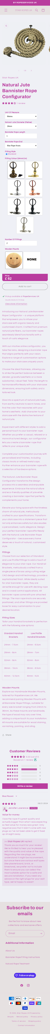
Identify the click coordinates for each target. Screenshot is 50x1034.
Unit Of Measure (12, 112)
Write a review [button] (25, 786)
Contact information (26, 1025)
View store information (16, 304)
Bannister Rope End (13, 142)
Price (7, 276)
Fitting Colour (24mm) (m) (16, 158)
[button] (6, 10)
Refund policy (22, 1017)
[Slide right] (31, 71)
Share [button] (8, 735)
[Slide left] (19, 71)
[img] (9, 804)
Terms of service (19, 1021)
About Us (10, 951)
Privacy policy (36, 1017)
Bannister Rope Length (15, 132)
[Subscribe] (41, 933)
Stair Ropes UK (23, 1013)
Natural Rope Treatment (18, 964)
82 (10, 278)
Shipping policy (34, 1021)
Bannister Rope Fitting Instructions (23, 957)
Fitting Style (10, 152)
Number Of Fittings (13, 239)
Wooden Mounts (12, 249)
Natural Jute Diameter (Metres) (18, 122)
